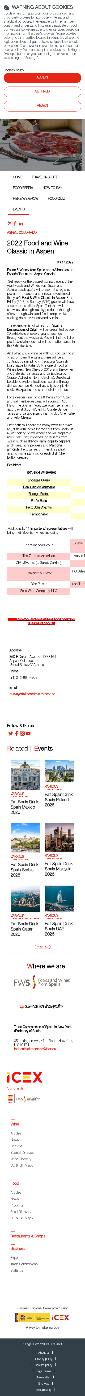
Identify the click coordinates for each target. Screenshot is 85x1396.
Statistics (17, 1271)
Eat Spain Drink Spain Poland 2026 (59, 800)
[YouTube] (28, 735)
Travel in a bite (45, 177)
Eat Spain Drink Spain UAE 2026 (59, 929)
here (30, 46)
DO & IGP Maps (22, 1166)
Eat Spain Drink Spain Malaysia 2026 (59, 869)
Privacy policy (43, 1359)
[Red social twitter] (9, 224)
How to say (52, 188)
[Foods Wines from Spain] (46, 980)
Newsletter (43, 1377)
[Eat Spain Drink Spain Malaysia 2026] (59, 851)
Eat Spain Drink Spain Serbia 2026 (24, 870)
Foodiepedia (23, 188)
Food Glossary (21, 1212)
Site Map (44, 1383)
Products (17, 1205)
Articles (16, 1133)
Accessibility (43, 1390)
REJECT (42, 106)
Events (19, 209)
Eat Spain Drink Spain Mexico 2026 (24, 807)
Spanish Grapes (22, 1153)
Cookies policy (14, 70)
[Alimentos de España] (46, 1004)
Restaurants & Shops (28, 1237)
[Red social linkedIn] (20, 224)
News (15, 1140)
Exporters (17, 1258)
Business (18, 1249)
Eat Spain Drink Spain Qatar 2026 (24, 929)
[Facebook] (16, 735)
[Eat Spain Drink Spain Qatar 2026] (25, 911)
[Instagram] (22, 735)
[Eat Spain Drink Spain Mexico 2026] (25, 789)
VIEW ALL (42, 947)
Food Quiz (56, 199)
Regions (16, 1146)
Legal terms (44, 1371)
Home (17, 177)
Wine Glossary (21, 1159)
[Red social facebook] (15, 224)
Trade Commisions (24, 1264)
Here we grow (25, 199)
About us (44, 1353)
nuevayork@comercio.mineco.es (32, 694)
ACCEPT (42, 77)
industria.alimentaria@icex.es (35, 1049)
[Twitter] (10, 735)
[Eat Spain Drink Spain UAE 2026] (59, 910)
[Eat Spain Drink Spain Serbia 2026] (25, 851)
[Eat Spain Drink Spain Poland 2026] (59, 781)
